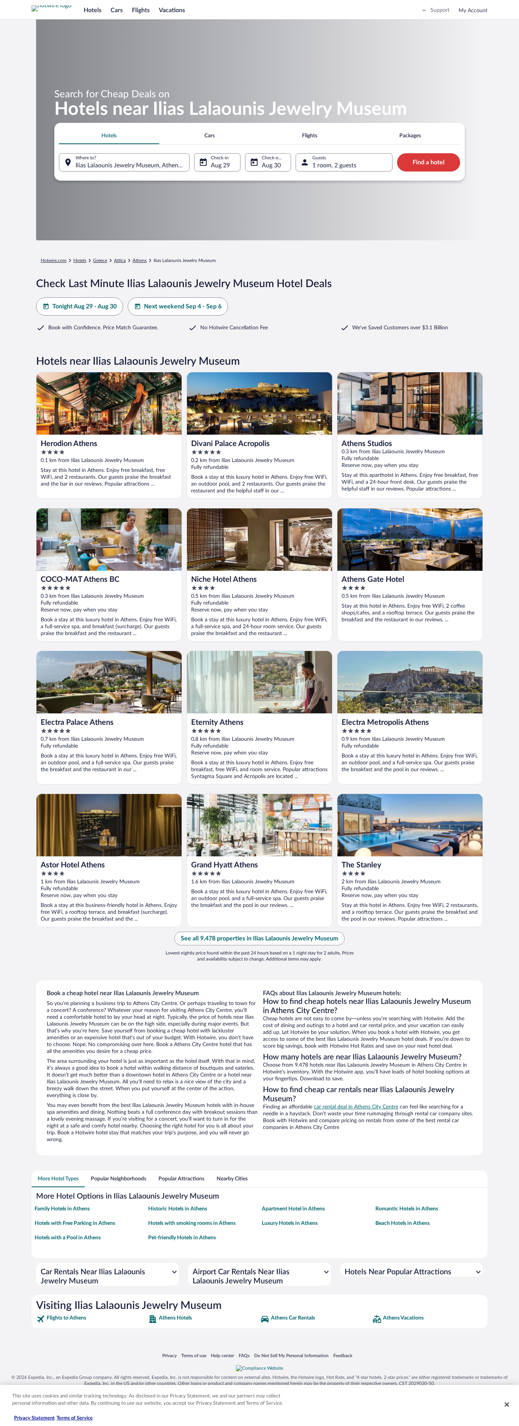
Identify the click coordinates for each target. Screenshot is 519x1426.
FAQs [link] (244, 1355)
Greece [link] (100, 260)
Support (439, 10)
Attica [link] (120, 260)
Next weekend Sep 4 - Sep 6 (183, 306)
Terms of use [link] (193, 1355)
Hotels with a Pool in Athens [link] (68, 1237)
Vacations (172, 10)
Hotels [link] (79, 260)
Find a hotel (429, 162)
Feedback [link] (342, 1355)
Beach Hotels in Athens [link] (402, 1223)
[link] (91, 1319)
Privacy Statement (34, 1418)
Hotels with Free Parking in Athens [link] (75, 1223)
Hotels (92, 10)
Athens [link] (140, 260)
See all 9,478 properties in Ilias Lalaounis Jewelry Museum (259, 938)
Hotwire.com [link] (53, 260)
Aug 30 (271, 165)
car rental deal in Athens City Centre (356, 1107)
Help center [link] (222, 1355)
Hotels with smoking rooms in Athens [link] (192, 1223)
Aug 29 (220, 165)
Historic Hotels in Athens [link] (177, 1209)
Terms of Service (75, 1418)
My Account (473, 10)
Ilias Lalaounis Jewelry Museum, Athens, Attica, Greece (133, 165)
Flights (141, 10)
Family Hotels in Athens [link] (62, 1209)
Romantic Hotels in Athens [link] (406, 1209)
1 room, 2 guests (334, 165)
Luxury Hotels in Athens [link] (290, 1223)
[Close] (506, 1404)
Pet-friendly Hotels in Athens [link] (182, 1237)
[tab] (109, 135)
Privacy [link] (169, 1355)
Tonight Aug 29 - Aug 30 (84, 306)
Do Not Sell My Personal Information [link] (291, 1355)
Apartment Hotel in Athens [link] (293, 1209)
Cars (117, 10)
